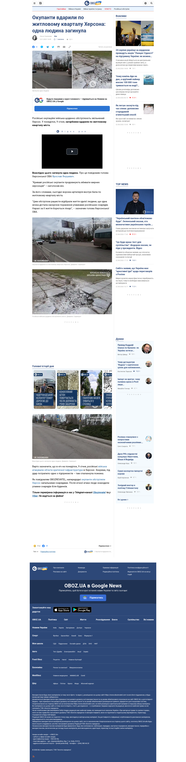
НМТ (96, 644)
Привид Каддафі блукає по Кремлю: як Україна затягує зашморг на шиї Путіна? (128, 348)
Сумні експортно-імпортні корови (130, 472)
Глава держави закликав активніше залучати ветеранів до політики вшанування (135, 229)
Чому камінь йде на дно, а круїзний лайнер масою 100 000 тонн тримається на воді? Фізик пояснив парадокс (128, 81)
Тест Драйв (57, 652)
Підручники (62, 644)
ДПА (84, 644)
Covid (83, 675)
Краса (70, 683)
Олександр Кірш (123, 463)
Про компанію (58, 568)
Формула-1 (88, 636)
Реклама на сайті (60, 572)
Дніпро (79, 628)
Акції (79, 652)
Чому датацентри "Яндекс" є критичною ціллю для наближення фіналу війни (129, 365)
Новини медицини (60, 675)
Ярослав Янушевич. (63, 176)
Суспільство (133, 619)
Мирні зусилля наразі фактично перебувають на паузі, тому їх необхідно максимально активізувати (134, 280)
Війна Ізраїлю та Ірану (93, 9)
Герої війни (61, 9)
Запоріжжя (70, 628)
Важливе (121, 15)
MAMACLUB (74, 675)
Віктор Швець (122, 354)
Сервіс (85, 652)
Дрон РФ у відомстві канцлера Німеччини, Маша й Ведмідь (128, 457)
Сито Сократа (123, 446)
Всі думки (122, 500)
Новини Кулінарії (75, 660)
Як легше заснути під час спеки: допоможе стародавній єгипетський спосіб (127, 110)
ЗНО (90, 644)
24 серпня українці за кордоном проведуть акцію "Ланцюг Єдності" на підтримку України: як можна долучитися (134, 53)
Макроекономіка (75, 668)
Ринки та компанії (60, 668)
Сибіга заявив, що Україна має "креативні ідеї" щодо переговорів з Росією (134, 271)
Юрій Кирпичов (123, 478)
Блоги (114, 619)
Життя (83, 619)
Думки (120, 338)
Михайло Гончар (124, 388)
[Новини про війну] (88, 552)
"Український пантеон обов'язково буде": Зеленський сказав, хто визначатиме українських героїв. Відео (134, 221)
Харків (61, 628)
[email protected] (62, 743)
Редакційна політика (47, 552)
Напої (64, 660)
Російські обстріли (121, 9)
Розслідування (103, 619)
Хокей (73, 636)
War (55, 36)
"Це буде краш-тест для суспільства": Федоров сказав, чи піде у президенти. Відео (133, 245)
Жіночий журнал (87, 683)
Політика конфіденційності (138, 568)
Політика (52, 619)
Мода (77, 683)
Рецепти (56, 660)
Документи (82, 572)
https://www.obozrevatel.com (115, 695)
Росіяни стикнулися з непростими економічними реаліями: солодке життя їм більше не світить (130, 440)
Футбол (56, 636)
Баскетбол (65, 636)
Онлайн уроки (75, 644)
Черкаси (87, 628)
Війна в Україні (75, 9)
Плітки (62, 683)
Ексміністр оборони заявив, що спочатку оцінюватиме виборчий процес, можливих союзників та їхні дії (133, 254)
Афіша (55, 683)
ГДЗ (54, 644)
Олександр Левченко (125, 492)
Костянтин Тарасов (125, 371)
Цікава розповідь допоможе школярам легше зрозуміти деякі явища (127, 91)
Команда (81, 568)
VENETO (108, 9)
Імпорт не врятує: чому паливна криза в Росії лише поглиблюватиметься (129, 382)
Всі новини (149, 619)
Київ (54, 628)
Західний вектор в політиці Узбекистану (128, 486)
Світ (66, 619)
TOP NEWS (122, 184)
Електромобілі (69, 652)
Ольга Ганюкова (46, 36)
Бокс (80, 636)
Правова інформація (110, 568)
